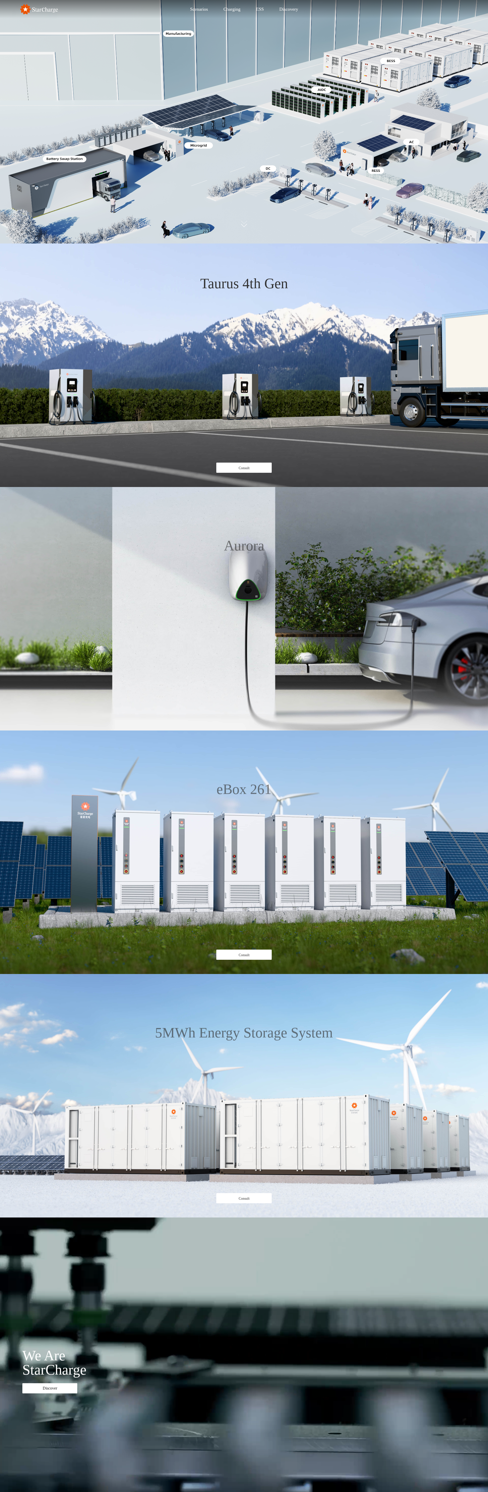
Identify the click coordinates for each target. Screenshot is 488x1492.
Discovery (288, 9)
